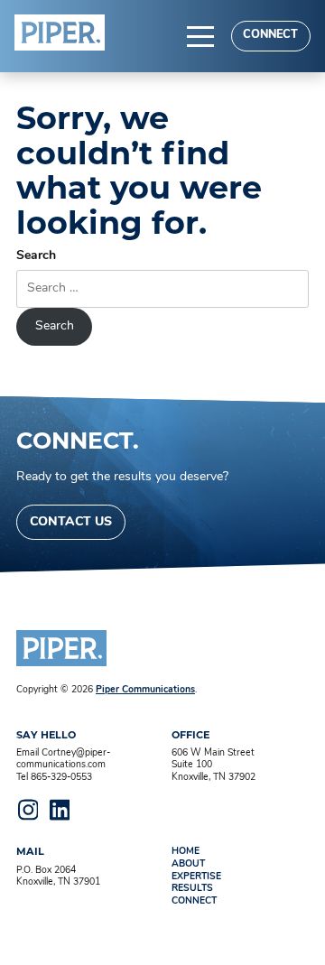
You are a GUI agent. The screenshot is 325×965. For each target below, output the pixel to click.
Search (36, 256)
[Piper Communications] (59, 32)
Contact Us (71, 522)
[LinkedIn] (59, 809)
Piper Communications (145, 690)
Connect (270, 35)
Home (186, 852)
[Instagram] (28, 809)
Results (192, 889)
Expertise (196, 877)
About (188, 864)
